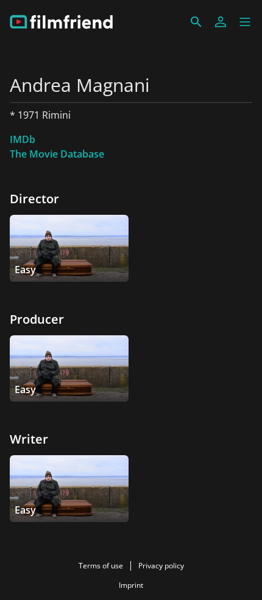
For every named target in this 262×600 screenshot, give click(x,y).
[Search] (196, 22)
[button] (245, 22)
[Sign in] (220, 22)
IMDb (22, 139)
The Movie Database (57, 154)
